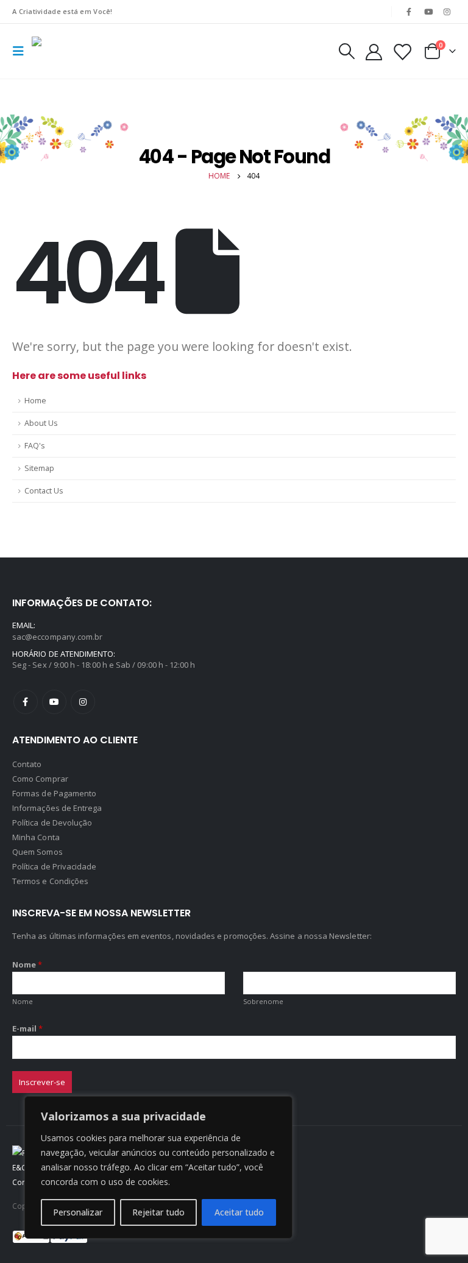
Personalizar (77, 1212)
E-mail (27, 1028)
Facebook (25, 702)
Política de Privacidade (54, 866)
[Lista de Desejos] (402, 51)
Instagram (83, 702)
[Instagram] (447, 11)
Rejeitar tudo (158, 1212)
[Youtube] (428, 11)
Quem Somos (37, 851)
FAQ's (34, 445)
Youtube (54, 702)
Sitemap (39, 468)
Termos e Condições (50, 881)
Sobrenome (263, 1001)
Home (35, 400)
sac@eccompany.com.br (57, 636)
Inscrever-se (42, 1082)
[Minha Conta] (373, 51)
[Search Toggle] (346, 51)
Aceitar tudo (239, 1212)
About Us (41, 423)
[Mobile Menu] (22, 51)
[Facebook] (409, 11)
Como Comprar (40, 778)
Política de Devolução (52, 822)
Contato (26, 764)
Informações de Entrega (57, 807)
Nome (27, 964)
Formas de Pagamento (54, 793)
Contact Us (43, 491)
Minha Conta (36, 837)
